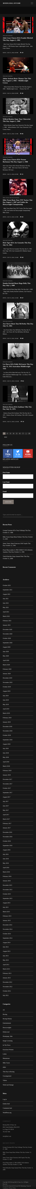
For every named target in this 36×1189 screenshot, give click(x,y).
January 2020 (7, 673)
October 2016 (7, 841)
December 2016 (7, 832)
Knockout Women (8, 1049)
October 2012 (7, 991)
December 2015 (7, 885)
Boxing (5, 1014)
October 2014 (7, 933)
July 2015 (5, 907)
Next (5, 437)
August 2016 (6, 850)
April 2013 (6, 964)
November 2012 (7, 986)
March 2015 (6, 911)
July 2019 (5, 695)
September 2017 (7, 792)
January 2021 (7, 625)
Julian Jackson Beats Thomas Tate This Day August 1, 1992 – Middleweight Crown (17, 81)
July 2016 (5, 854)
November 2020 (7, 634)
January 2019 (7, 722)
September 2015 (7, 898)
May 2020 (6, 656)
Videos (5, 1080)
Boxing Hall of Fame (11, 3)
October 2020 (7, 638)
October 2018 (7, 735)
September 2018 (7, 740)
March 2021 (6, 616)
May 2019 (6, 704)
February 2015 (7, 916)
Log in (5, 1099)
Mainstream (6, 1058)
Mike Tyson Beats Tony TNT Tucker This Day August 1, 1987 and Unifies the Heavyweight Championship (17, 202)
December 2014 (7, 925)
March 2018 (6, 766)
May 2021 (6, 607)
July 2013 (5, 956)
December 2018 (7, 726)
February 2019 (7, 717)
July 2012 (5, 995)
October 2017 (7, 788)
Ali (4, 1010)
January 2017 (7, 828)
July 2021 (5, 598)
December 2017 (7, 779)
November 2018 (7, 731)
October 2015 (7, 894)
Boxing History (7, 1019)
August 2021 (6, 594)
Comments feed (7, 1108)
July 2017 (5, 801)
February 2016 (7, 876)
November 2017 (7, 784)
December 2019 (7, 678)
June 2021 (6, 603)
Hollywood (6, 1032)
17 (29, 433)
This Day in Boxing (8, 35)
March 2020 (6, 665)
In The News (6, 1045)
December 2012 (7, 982)
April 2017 (6, 814)
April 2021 (6, 612)
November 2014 (7, 929)
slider (4, 1067)
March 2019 (6, 713)
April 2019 (6, 709)
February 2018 (7, 770)
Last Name (6, 482)
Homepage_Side (7, 1036)
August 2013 (6, 951)
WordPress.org (7, 1112)
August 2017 (6, 797)
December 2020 (7, 629)
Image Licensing (7, 1041)
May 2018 (6, 757)
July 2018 (5, 748)
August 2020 (6, 647)
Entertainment (7, 1023)
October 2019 (7, 687)
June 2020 (6, 651)
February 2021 (7, 620)
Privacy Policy (12, 1188)
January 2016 (7, 881)
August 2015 (6, 903)
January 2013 (7, 978)
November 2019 (7, 682)
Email (4, 491)
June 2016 (6, 858)
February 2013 (7, 973)
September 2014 (7, 938)
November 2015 (7, 889)
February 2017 (7, 823)
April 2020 (6, 660)
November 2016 (7, 836)
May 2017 (6, 810)
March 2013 (6, 969)
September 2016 (7, 845)
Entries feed (6, 1104)
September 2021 (7, 590)
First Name (6, 472)
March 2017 (6, 819)
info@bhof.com (7, 1136)
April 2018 (6, 762)
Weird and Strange (8, 1085)
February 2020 (7, 669)
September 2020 (7, 642)
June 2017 (6, 806)
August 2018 (6, 744)
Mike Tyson (6, 197)
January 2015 (7, 920)
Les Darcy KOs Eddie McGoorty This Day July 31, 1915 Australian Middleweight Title (18, 366)
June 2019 (6, 700)
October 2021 (7, 585)
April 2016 (6, 867)
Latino (5, 1054)
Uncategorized (7, 1076)
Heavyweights (7, 1027)
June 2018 (6, 753)
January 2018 (7, 775)
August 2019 (6, 691)
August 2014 (6, 942)
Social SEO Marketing (20, 1186)
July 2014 (5, 947)
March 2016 (6, 872)
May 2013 (6, 960)
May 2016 (6, 863)
